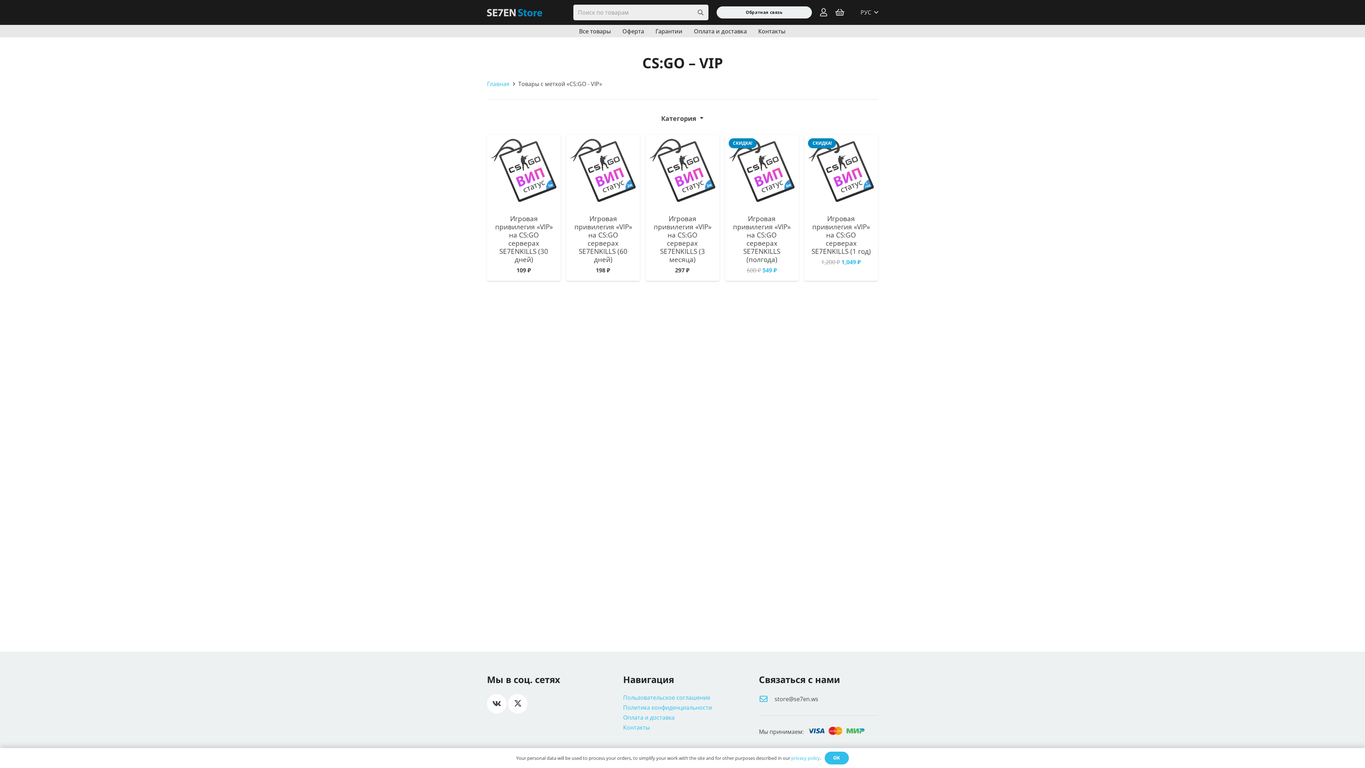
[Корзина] (840, 12)
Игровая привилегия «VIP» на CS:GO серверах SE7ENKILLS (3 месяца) (682, 239)
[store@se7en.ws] (767, 699)
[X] (518, 704)
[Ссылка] (823, 12)
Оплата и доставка (649, 717)
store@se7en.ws (796, 699)
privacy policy (805, 758)
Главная (498, 84)
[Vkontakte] (497, 704)
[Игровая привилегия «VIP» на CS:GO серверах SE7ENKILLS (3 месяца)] (682, 171)
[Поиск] (700, 13)
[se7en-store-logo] (514, 12)
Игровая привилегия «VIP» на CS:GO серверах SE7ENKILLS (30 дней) (524, 239)
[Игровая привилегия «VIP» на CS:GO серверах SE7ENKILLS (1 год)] (841, 171)
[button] (869, 12)
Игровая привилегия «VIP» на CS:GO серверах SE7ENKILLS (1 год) (841, 235)
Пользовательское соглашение (666, 698)
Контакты (636, 727)
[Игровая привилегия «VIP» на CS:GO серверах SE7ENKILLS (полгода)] (762, 171)
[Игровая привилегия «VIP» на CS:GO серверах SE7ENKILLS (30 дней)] (524, 171)
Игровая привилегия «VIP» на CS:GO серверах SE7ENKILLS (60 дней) (603, 239)
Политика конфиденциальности (667, 707)
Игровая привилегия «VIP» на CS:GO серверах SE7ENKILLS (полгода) (762, 239)
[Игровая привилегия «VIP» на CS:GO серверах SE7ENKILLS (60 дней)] (603, 171)
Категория (678, 118)
